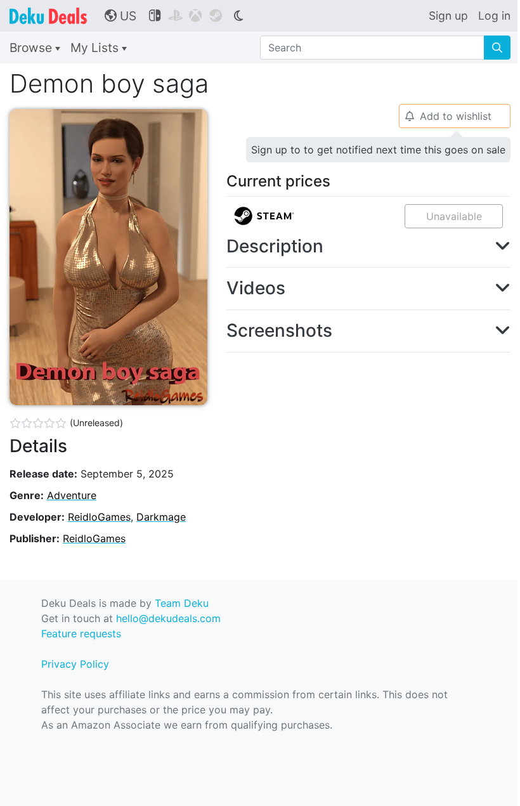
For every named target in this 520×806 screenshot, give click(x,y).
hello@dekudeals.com (168, 618)
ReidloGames (99, 516)
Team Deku (182, 603)
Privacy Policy (75, 664)
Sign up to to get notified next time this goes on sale (378, 149)
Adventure (71, 495)
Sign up (448, 15)
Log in (494, 15)
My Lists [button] (96, 47)
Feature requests (81, 633)
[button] (368, 247)
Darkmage (161, 516)
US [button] (120, 15)
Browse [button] (32, 47)
